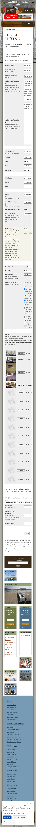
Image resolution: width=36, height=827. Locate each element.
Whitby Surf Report (12, 766)
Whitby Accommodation (15, 724)
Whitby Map (10, 752)
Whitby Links (9, 654)
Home (6, 29)
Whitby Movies (11, 776)
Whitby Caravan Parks (13, 737)
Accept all (7, 817)
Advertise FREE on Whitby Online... (22, 17)
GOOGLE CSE (20, 560)
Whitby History (11, 707)
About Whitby (11, 710)
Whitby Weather (10, 642)
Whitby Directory (12, 712)
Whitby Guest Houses (13, 729)
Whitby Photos (11, 774)
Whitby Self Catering (13, 734)
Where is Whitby (11, 705)
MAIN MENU (28, 24)
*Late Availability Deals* (14, 742)
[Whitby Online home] (12, 10)
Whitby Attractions (12, 717)
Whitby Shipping (12, 759)
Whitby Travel (12, 746)
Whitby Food (10, 714)
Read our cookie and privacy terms (14, 813)
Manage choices (9, 822)
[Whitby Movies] (10, 690)
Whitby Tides (9, 645)
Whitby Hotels (11, 727)
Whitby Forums (11, 788)
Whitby (9, 701)
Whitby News (9, 652)
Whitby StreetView (12, 781)
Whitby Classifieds (12, 793)
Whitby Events (11, 719)
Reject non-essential (19, 817)
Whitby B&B (10, 732)
